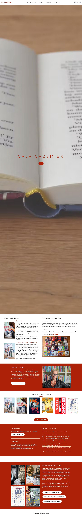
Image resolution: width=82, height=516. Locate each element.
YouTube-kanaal (52, 331)
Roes (15, 447)
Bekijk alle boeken (41, 419)
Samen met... (57, 2)
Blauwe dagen (22, 445)
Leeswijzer (48, 2)
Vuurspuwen (19, 447)
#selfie (17, 445)
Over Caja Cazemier (31, 2)
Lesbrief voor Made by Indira (52, 501)
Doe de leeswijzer (18, 434)
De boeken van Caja (28, 448)
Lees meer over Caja (18, 383)
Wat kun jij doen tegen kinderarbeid (54, 496)
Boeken (41, 2)
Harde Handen (29, 445)
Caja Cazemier (6, 2)
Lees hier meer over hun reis (52, 492)
